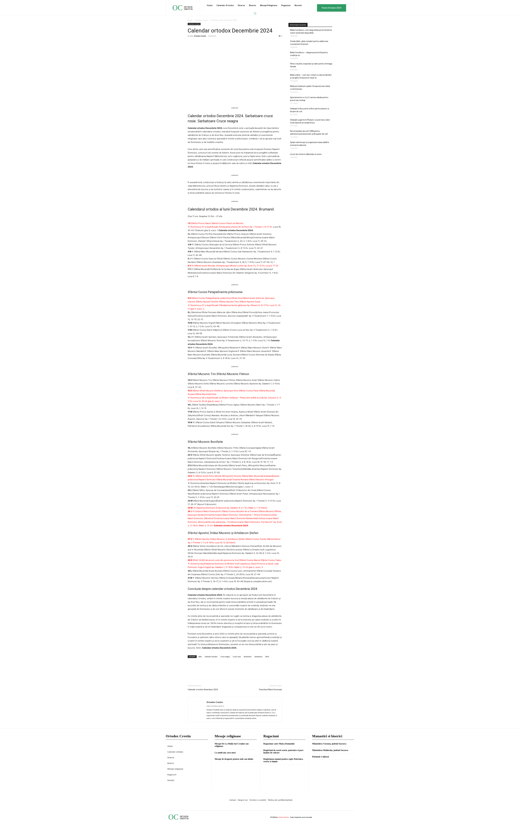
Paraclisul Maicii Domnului (270, 689)
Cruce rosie (237, 657)
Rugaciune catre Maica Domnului (278, 744)
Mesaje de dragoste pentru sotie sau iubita (234, 759)
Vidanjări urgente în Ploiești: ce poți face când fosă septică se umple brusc (310, 121)
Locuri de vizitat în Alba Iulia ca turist (306, 154)
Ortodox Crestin (200, 36)
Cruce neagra (225, 657)
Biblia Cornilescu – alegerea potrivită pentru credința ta (309, 53)
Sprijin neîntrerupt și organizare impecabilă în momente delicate (309, 143)
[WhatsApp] (209, 42)
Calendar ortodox (201, 20)
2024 (200, 657)
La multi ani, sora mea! (225, 752)
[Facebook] (190, 42)
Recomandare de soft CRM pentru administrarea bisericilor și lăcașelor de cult (309, 132)
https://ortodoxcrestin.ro (215, 706)
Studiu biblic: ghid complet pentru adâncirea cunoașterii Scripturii (309, 42)
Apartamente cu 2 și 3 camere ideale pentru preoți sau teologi (309, 98)
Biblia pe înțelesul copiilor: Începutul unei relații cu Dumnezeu (310, 87)
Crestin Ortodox (283, 817)
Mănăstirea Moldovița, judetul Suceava (330, 750)
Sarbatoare (258, 657)
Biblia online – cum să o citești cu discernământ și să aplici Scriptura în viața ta (311, 76)
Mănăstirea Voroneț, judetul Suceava (329, 744)
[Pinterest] (203, 42)
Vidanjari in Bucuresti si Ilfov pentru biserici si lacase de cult (309, 110)
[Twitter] (196, 42)
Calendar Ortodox (211, 657)
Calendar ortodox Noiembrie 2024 (203, 689)
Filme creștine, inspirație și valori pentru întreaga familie (311, 65)
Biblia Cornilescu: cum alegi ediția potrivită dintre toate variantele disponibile (311, 31)
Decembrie (247, 657)
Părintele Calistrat (320, 757)
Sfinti (267, 657)
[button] (255, 13)
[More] (215, 42)
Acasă (190, 20)
